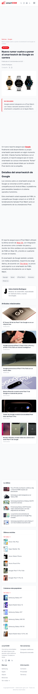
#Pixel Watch (21, 277)
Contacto (23, 669)
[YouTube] (27, 3)
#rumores (31, 277)
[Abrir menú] (34, 3)
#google (5, 277)
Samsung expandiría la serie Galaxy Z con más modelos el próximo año (22, 522)
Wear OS (20, 243)
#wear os (5, 281)
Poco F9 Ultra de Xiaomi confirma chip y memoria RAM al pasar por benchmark (22, 489)
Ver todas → (6, 680)
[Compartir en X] (9, 67)
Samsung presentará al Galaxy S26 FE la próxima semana (22, 501)
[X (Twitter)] (21, 3)
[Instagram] (24, 3)
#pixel (12, 277)
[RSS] (29, 3)
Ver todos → (6, 537)
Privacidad (23, 671)
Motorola (5, 677)
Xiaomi (4, 674)
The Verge (24, 264)
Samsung (5, 669)
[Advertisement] (19, 128)
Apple (3, 671)
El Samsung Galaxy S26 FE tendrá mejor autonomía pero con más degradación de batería (21, 508)
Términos (23, 674)
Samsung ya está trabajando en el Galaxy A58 (21, 496)
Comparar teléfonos (26, 649)
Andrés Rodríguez (7, 64)
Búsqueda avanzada (26, 652)
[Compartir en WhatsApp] (11, 67)
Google (10, 39)
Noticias (4, 39)
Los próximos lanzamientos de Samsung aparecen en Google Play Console (21, 515)
